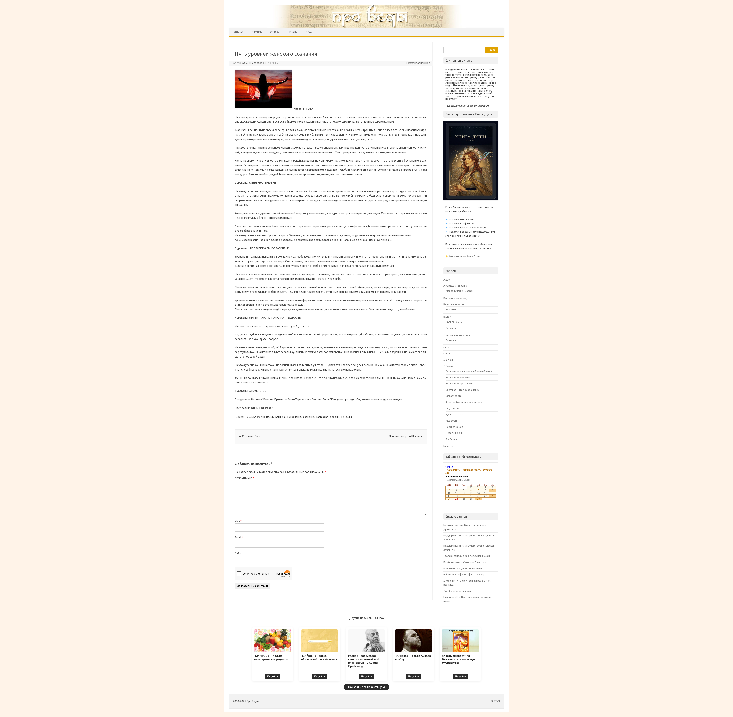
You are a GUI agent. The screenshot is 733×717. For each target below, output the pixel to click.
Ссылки (275, 32)
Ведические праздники (459, 383)
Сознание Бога (249, 436)
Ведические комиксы (458, 377)
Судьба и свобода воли (457, 591)
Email (239, 537)
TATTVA (495, 701)
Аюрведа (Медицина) (455, 285)
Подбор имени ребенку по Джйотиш (464, 562)
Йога (446, 347)
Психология (294, 417)
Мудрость (452, 420)
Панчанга (451, 340)
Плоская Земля (454, 426)
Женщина (280, 417)
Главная (238, 32)
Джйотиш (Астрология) (457, 335)
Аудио (447, 279)
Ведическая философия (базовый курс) (469, 371)
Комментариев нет (418, 62)
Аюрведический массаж (459, 290)
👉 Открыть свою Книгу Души (462, 256)
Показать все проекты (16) (366, 687)
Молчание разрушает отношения (462, 568)
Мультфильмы (454, 321)
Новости (448, 446)
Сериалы (451, 328)
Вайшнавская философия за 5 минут (464, 574)
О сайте (310, 32)
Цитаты (292, 32)
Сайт (238, 553)
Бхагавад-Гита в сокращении (462, 389)
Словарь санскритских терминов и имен (466, 556)
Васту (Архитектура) (455, 298)
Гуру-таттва (452, 408)
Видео (447, 316)
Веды (269, 417)
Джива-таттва (454, 414)
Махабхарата (454, 396)
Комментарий (244, 477)
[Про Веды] (366, 16)
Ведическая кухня (453, 304)
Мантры (448, 359)
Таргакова (322, 417)
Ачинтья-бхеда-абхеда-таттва (464, 402)
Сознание (308, 417)
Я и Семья (250, 417)
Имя (238, 521)
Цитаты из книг (454, 433)
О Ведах (448, 366)
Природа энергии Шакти (406, 436)
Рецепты (451, 309)
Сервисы (257, 32)
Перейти (272, 676)
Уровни (334, 417)
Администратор (252, 62)
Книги (446, 353)
